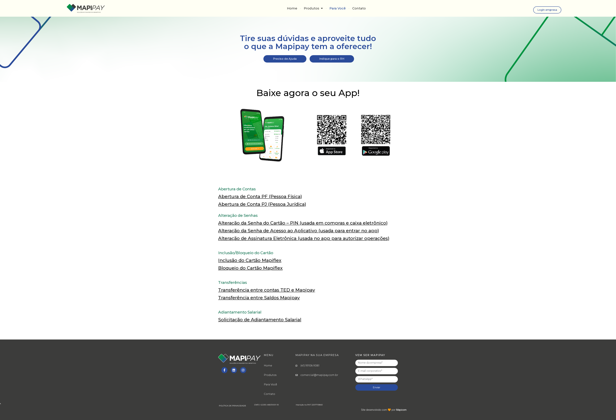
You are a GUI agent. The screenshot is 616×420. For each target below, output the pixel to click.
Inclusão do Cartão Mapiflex (249, 260)
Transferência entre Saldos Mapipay (259, 297)
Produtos (311, 8)
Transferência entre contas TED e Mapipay (266, 290)
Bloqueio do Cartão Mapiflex (250, 268)
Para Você (337, 8)
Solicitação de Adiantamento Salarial (259, 319)
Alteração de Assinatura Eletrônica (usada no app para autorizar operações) (303, 238)
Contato (359, 8)
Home (292, 8)
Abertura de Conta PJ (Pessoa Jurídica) (262, 204)
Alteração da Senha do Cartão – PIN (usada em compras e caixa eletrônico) (303, 223)
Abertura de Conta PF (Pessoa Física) (260, 196)
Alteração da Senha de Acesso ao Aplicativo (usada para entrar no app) (298, 230)
